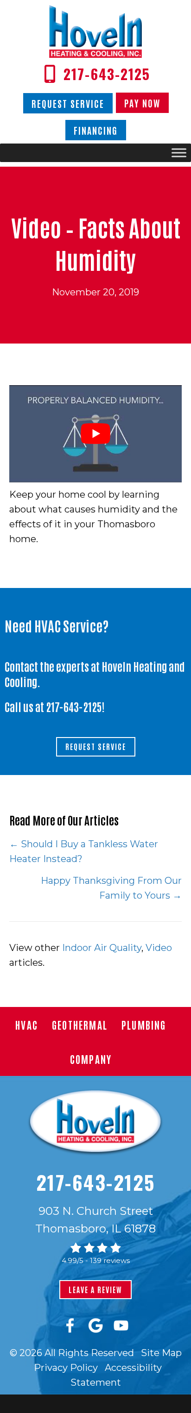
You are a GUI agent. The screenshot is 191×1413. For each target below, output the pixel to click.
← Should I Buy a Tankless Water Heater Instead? (83, 851)
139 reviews (110, 1260)
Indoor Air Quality (101, 947)
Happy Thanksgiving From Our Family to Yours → (111, 888)
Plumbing (143, 1024)
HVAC (26, 1024)
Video (159, 947)
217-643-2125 (74, 706)
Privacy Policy (66, 1367)
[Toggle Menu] (179, 153)
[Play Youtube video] (95, 433)
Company (91, 1058)
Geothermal (80, 1024)
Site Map (161, 1352)
